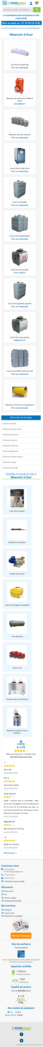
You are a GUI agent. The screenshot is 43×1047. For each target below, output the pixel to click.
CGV (5, 894)
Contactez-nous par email (14, 881)
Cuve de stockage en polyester (17, 605)
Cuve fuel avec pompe (19, 269)
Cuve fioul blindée (19, 202)
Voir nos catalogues (21, 935)
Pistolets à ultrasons (17, 542)
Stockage (10, 28)
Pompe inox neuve (17, 573)
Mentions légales (10, 898)
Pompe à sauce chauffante (17, 699)
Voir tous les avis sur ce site (21, 756)
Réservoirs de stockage (23, 28)
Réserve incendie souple (12, 429)
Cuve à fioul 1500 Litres (19, 168)
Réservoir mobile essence (13, 456)
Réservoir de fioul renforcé (20, 134)
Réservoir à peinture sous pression (17, 731)
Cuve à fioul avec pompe (19, 337)
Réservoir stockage (11, 467)
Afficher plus (9, 853)
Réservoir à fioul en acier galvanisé (20, 404)
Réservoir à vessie (10, 440)
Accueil (3, 28)
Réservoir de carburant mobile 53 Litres (19, 99)
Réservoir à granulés (11, 434)
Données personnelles (12, 901)
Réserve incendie (10, 423)
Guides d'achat (9, 913)
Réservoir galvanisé (11, 451)
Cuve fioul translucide (20, 64)
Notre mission (9, 891)
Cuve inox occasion (17, 511)
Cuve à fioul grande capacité (19, 303)
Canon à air (17, 667)
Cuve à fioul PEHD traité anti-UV (19, 371)
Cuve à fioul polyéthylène (20, 235)
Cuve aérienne (17, 636)
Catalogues (8, 910)
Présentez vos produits (13, 916)
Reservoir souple (10, 462)
